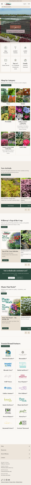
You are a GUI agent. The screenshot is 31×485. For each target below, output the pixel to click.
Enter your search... (8, 6)
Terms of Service (5, 482)
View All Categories (6, 85)
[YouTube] (9, 480)
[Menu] (2, 3)
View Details (11, 205)
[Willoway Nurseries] (7, 4)
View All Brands (5, 346)
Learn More (19, 277)
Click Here (5, 260)
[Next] (29, 209)
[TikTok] (2, 480)
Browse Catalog (15, 27)
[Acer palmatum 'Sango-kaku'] (10, 187)
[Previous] (26, 209)
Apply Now (11, 277)
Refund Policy (19, 482)
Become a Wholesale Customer (15, 31)
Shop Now (4, 226)
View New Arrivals (6, 174)
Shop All (4, 293)
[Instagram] (4, 480)
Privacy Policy (12, 482)
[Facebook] (7, 480)
